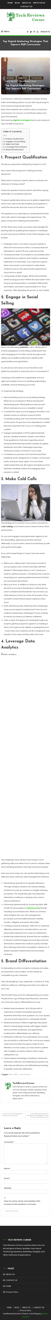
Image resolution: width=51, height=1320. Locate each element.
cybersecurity (33, 908)
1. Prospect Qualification (14, 139)
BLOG (17, 3)
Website (7, 1188)
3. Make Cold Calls (11, 144)
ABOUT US (26, 3)
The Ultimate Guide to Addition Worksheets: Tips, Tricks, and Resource (38, 1115)
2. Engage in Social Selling (14, 142)
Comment (9, 1142)
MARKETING (22, 78)
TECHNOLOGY (36, 78)
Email (7, 1178)
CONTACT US (26, 6)
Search (44, 31)
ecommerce (25, 1074)
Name (7, 1168)
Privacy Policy (12, 1292)
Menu (7, 31)
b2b (11, 1074)
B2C (16, 1074)
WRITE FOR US (39, 3)
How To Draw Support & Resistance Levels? (13, 1114)
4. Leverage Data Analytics (15, 147)
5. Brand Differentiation (14, 150)
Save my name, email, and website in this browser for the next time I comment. (22, 1203)
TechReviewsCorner (28, 81)
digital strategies (22, 120)
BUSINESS (10, 78)
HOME (10, 3)
